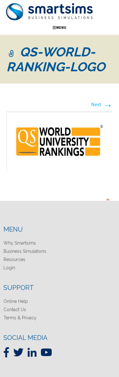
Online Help (15, 301)
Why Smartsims (19, 243)
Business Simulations (24, 251)
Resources (14, 259)
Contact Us (14, 309)
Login (9, 267)
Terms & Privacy (19, 317)
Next (102, 104)
